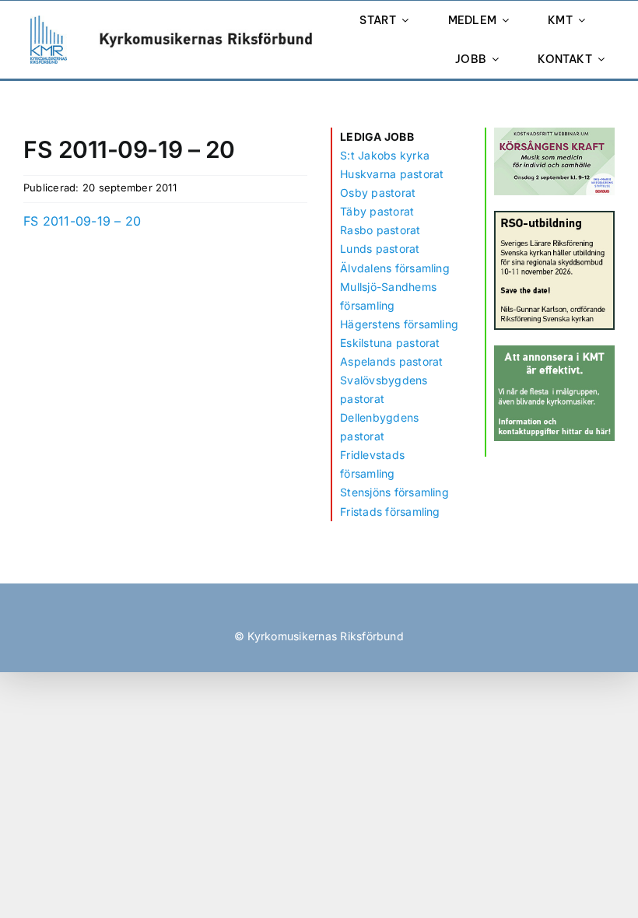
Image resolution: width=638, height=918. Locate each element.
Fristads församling (390, 511)
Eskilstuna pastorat (390, 342)
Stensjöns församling (394, 492)
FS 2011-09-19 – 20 (82, 221)
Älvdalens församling (395, 268)
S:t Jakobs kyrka (384, 155)
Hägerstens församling (399, 324)
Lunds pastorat (379, 248)
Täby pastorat (377, 211)
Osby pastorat (377, 192)
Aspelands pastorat (391, 361)
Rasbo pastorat (380, 230)
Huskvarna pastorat (391, 173)
